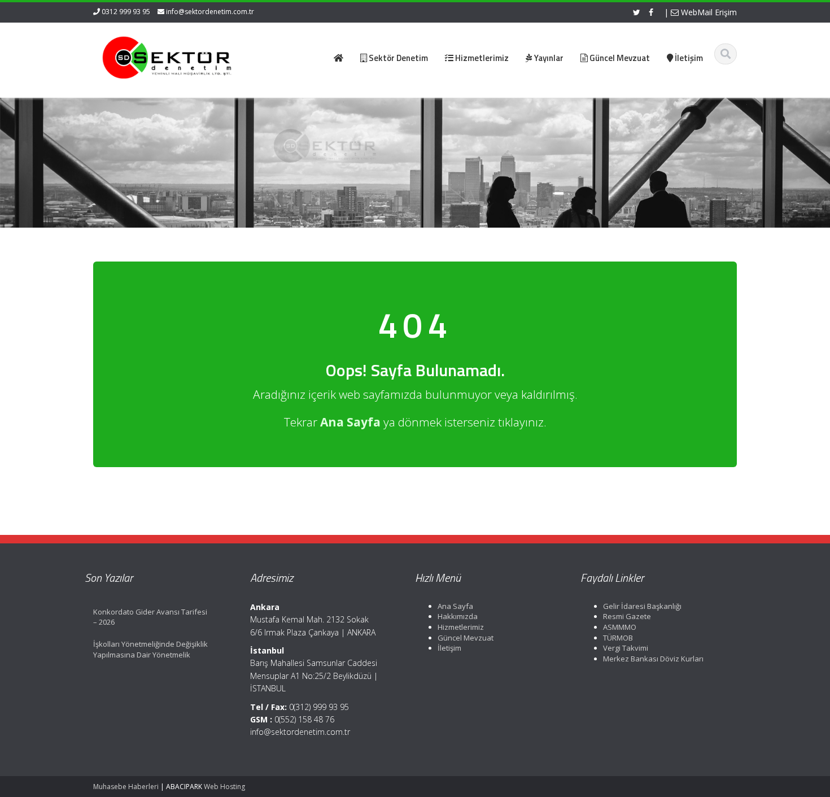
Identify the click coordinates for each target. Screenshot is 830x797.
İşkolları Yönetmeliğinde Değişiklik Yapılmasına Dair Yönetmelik (150, 649)
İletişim (449, 648)
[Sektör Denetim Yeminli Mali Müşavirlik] (167, 56)
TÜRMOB (618, 638)
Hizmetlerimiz (461, 627)
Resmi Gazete (627, 616)
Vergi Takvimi (625, 648)
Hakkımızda (458, 616)
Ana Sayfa (455, 606)
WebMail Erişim (708, 12)
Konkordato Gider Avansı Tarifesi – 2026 (150, 617)
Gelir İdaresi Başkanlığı (642, 606)
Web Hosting (224, 786)
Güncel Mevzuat (465, 638)
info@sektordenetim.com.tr (210, 11)
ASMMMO (619, 627)
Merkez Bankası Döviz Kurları (653, 659)
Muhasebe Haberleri (126, 786)
